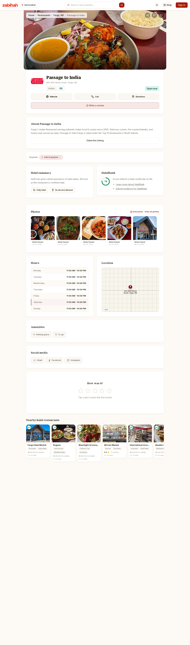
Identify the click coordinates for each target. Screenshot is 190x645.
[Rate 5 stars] (109, 391)
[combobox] (94, 5)
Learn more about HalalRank (130, 184)
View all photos (152, 211)
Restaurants (44, 15)
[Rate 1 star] (81, 391)
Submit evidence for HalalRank (131, 188)
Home (31, 15)
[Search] (121, 5)
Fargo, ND (59, 15)
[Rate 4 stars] (102, 391)
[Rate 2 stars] (88, 391)
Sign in (181, 5)
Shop (169, 5)
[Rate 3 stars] (95, 391)
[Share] (147, 15)
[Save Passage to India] (161, 15)
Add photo (138, 211)
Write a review (96, 105)
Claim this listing (95, 140)
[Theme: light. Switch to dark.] (157, 5)
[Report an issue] (154, 15)
